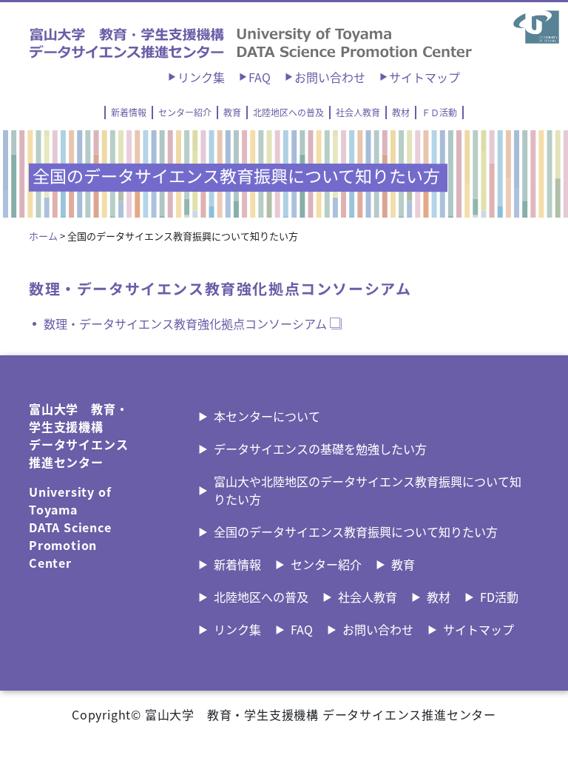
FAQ (259, 77)
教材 (401, 112)
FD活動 (499, 597)
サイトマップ (424, 77)
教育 (232, 112)
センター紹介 (185, 112)
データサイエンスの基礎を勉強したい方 (320, 448)
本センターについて (267, 416)
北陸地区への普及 (288, 112)
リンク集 (201, 77)
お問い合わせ (329, 77)
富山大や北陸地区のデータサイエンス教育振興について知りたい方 (367, 490)
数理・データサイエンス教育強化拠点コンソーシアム (185, 323)
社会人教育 (358, 112)
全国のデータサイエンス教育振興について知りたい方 (356, 531)
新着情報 (128, 112)
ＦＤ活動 (439, 112)
